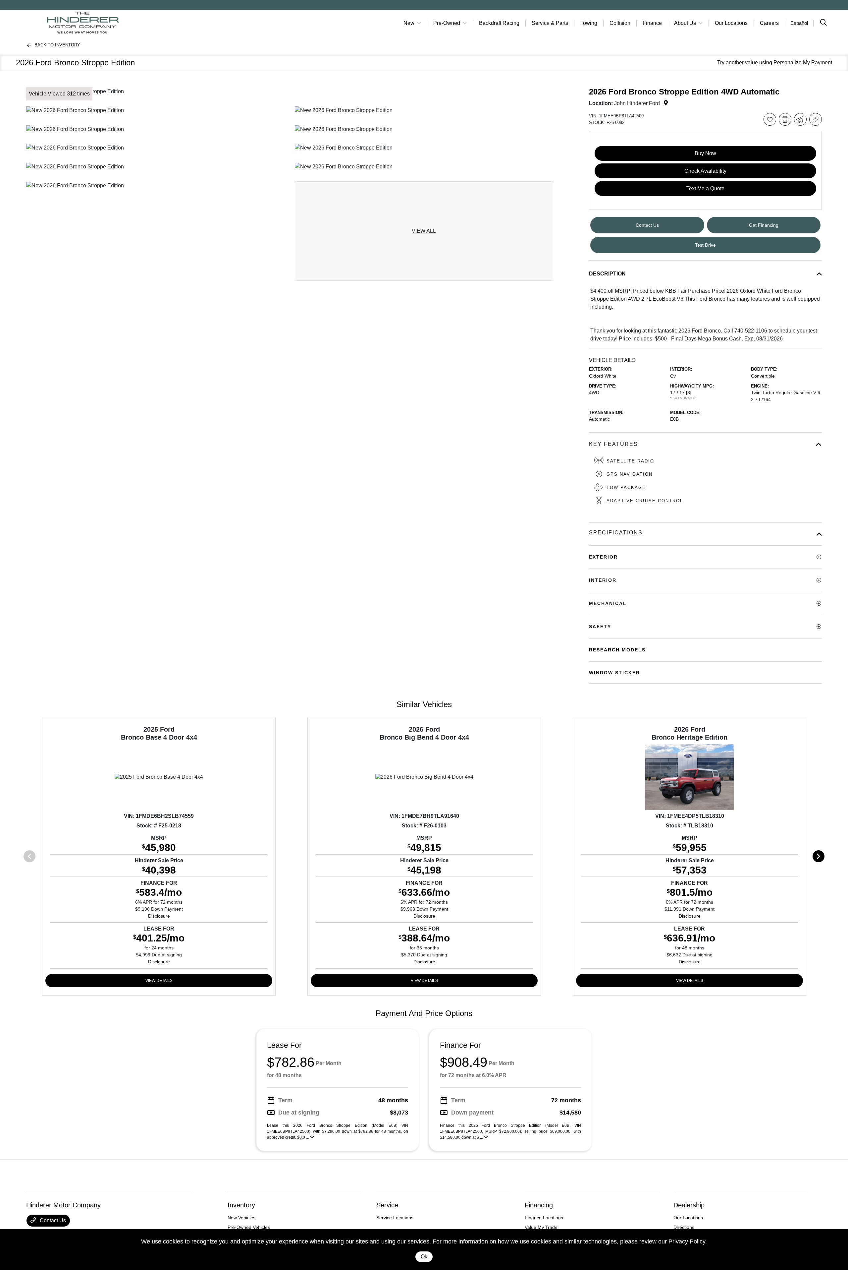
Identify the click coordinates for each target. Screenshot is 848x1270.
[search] (823, 23)
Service (387, 1205)
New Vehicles (241, 1217)
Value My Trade (541, 1227)
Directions (683, 1227)
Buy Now (705, 153)
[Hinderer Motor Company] (83, 23)
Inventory (241, 1205)
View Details (159, 980)
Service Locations (394, 1217)
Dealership (689, 1205)
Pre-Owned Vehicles (249, 1227)
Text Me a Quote (705, 188)
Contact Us (52, 1220)
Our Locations (688, 1217)
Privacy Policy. (687, 1241)
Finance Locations (544, 1217)
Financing (539, 1205)
